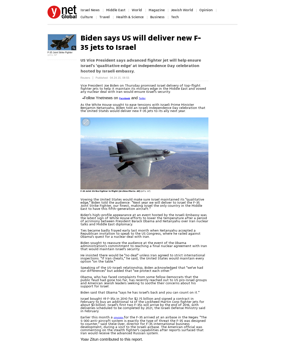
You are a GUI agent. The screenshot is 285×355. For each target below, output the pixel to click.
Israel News (90, 10)
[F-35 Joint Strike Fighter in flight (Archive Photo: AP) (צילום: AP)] (144, 153)
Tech (175, 17)
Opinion (206, 10)
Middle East (115, 10)
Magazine (157, 10)
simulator (119, 317)
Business (157, 17)
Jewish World (182, 10)
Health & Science (130, 17)
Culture (86, 17)
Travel (104, 17)
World (137, 10)
